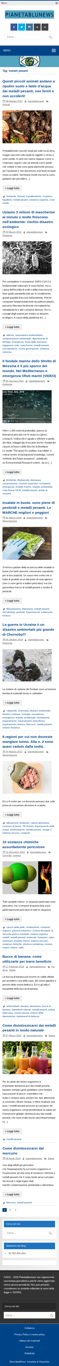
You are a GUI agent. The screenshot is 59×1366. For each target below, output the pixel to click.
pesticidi (20, 612)
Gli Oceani (28, 826)
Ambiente (11, 196)
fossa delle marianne (36, 342)
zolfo (21, 947)
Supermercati (33, 612)
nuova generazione (29, 348)
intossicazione (17, 829)
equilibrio (7, 200)
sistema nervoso (11, 833)
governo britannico (21, 930)
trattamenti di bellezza (28, 1016)
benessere (35, 1006)
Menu (4, 3)
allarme (10, 335)
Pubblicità (30, 1353)
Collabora (30, 1328)
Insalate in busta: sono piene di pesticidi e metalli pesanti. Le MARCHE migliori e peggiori (28, 508)
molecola (31, 937)
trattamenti (46, 612)
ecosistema (37, 714)
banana (25, 1006)
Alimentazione (9, 521)
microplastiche (9, 348)
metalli (5, 937)
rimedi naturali (21, 1013)
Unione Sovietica (11, 727)
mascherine (26, 345)
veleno (13, 947)
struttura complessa (33, 944)
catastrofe (11, 710)
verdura (6, 615)
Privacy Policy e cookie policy (29, 1334)
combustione (32, 927)
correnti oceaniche (28, 483)
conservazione (10, 483)
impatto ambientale (42, 487)
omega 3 (46, 829)
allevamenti (12, 823)
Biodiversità (23, 480)
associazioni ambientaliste (28, 335)
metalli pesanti (20, 200)
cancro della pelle (15, 927)
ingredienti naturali (21, 1009)
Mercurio (31, 724)
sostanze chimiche (12, 944)
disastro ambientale (40, 710)
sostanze (25, 833)
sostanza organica (38, 200)
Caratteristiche (33, 196)
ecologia (26, 714)
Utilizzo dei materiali (29, 1341)
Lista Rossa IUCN (11, 490)
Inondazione (43, 717)
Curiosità (7, 855)
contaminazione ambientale (16, 338)
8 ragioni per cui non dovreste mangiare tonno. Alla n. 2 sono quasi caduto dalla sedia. (27, 742)
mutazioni (42, 937)
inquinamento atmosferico (31, 721)
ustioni (5, 947)
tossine (48, 944)
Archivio (29, 1347)
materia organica (39, 934)
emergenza (18, 342)
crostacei (47, 196)
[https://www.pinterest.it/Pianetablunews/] (37, 27)
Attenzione (27, 609)
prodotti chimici (22, 941)
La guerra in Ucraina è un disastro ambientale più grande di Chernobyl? (28, 629)
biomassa (36, 480)
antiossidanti (12, 1006)
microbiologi (8, 612)
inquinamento (9, 721)
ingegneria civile (10, 345)
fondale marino (23, 487)
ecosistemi (44, 483)
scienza (17, 855)
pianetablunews (36, 101)
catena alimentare (39, 823)
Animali (6, 104)
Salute (12, 970)
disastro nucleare (11, 714)
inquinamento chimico (13, 724)
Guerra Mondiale (41, 930)
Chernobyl (23, 710)
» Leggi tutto (12, 188)
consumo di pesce (11, 826)
